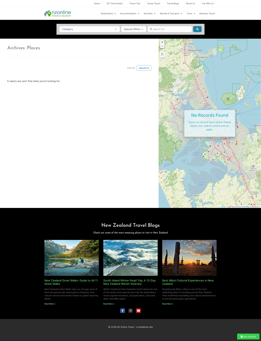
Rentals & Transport (169, 13)
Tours (189, 13)
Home (97, 3)
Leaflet (223, 207)
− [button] (162, 46)
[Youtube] (138, 310)
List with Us (208, 3)
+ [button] (162, 42)
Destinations (107, 13)
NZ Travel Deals (114, 3)
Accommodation (128, 13)
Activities (148, 13)
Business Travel (207, 13)
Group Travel (153, 3)
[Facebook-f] (122, 310)
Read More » (50, 304)
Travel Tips (134, 3)
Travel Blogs (173, 3)
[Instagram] (130, 310)
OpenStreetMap (243, 207)
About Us (190, 3)
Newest (143, 68)
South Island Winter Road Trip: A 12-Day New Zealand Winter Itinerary (129, 282)
